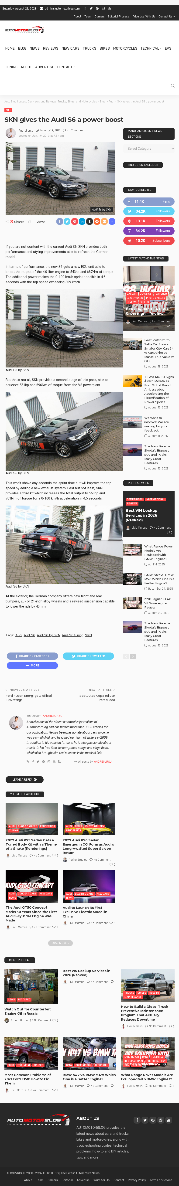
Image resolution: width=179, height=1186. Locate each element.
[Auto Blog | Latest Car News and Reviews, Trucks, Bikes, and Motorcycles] (39, 1119)
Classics (145, 294)
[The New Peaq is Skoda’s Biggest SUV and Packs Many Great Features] (132, 450)
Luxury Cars (135, 298)
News (35, 48)
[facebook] (149, 201)
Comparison (135, 499)
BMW (69, 1065)
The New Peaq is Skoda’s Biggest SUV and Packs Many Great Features (157, 454)
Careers (100, 16)
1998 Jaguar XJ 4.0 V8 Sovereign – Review (147, 311)
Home (10, 48)
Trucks (89, 48)
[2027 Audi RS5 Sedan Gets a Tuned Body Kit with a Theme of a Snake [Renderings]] (32, 819)
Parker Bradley (78, 860)
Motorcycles (125, 48)
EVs (168, 48)
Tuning (11, 67)
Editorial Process (118, 16)
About (77, 16)
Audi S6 (29, 635)
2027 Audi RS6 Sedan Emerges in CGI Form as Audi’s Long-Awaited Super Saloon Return (88, 846)
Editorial (67, 1180)
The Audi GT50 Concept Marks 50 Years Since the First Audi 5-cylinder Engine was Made (31, 913)
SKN (88, 635)
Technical (150, 48)
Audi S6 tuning (72, 635)
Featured (161, 294)
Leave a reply (23, 779)
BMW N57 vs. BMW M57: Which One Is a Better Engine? (159, 579)
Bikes (105, 48)
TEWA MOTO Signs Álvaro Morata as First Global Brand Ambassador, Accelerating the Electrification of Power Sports (159, 389)
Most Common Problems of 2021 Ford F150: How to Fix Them (27, 1079)
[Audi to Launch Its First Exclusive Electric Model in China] (89, 886)
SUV (126, 1065)
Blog (22, 48)
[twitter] (149, 211)
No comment (75, 130)
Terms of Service (161, 1180)
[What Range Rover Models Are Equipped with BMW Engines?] (132, 550)
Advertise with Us (144, 16)
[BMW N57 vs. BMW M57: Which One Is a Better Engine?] (132, 579)
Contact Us (165, 16)
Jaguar (132, 294)
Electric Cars (84, 894)
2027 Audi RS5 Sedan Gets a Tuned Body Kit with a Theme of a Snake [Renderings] (31, 844)
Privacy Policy (137, 1180)
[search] (173, 85)
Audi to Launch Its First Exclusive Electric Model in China (85, 912)
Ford (11, 1065)
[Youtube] (149, 241)
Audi (8, 110)
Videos (145, 302)
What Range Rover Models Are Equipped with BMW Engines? (147, 1077)
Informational (155, 499)
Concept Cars (27, 893)
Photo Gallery (27, 826)
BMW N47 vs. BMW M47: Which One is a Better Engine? (89, 1077)
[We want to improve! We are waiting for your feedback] (132, 422)
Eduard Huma (19, 1020)
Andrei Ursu (26, 131)
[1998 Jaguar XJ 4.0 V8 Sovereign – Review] (132, 603)
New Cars (70, 48)
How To (154, 993)
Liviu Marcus (19, 855)
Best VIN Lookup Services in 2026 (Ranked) (141, 515)
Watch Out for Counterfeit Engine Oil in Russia (27, 1011)
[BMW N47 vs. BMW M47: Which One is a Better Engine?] (89, 1053)
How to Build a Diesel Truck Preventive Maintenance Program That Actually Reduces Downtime (144, 1013)
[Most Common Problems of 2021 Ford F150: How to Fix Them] (31, 1053)
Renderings (47, 826)
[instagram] (149, 231)
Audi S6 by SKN (48, 635)
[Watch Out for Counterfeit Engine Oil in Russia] (31, 986)
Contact (64, 67)
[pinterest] (149, 221)
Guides (142, 993)
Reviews (50, 48)
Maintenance (132, 997)
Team (87, 16)
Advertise (44, 67)
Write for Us (101, 1180)
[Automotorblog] (24, 30)
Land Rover (131, 1057)
